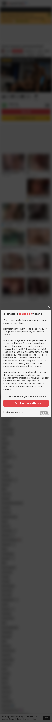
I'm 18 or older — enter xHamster (26, 403)
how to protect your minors (14, 412)
